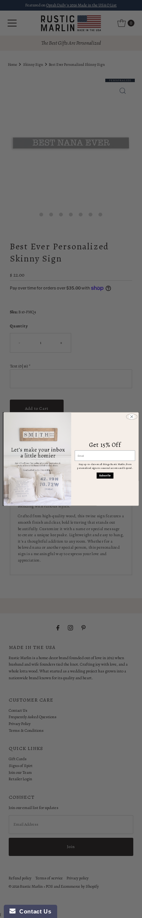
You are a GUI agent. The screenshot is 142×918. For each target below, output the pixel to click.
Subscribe (105, 475)
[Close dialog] (131, 417)
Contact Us (33, 911)
